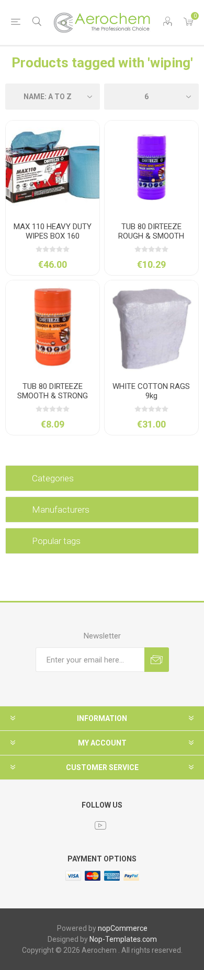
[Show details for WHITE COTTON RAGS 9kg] (151, 327)
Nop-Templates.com (123, 939)
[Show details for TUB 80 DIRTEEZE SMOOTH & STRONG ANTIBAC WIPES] (52, 327)
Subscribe (156, 659)
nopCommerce (123, 928)
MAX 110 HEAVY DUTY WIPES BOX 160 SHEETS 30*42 (53, 236)
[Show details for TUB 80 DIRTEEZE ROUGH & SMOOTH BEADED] (151, 167)
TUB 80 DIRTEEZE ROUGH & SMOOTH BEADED (151, 236)
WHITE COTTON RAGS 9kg (151, 391)
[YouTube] (100, 825)
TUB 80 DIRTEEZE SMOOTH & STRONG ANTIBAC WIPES (52, 396)
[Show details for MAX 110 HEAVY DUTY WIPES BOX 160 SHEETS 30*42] (52, 167)
